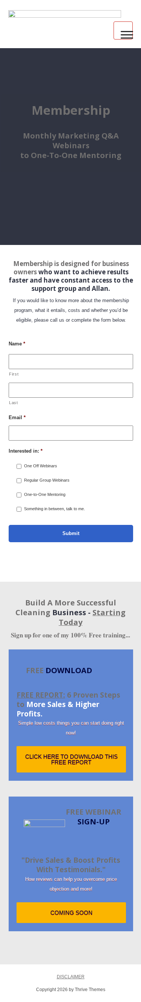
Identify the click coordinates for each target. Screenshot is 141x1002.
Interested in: (25, 451)
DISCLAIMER (71, 976)
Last (13, 402)
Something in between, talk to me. (54, 508)
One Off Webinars (40, 466)
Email (17, 417)
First (13, 374)
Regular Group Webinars (47, 480)
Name (17, 344)
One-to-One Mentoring (44, 494)
